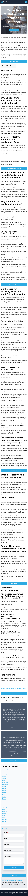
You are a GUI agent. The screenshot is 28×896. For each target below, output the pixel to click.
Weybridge (7, 690)
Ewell (3, 780)
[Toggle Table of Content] (13, 66)
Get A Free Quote (14, 760)
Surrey (3, 794)
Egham (4, 792)
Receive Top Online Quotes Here (14, 470)
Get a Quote (13, 29)
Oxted (3, 817)
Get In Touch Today (14, 61)
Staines (4, 790)
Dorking (4, 798)
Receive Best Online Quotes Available (14, 284)
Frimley (4, 813)
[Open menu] (26, 2)
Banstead (4, 788)
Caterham (4, 807)
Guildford (4, 805)
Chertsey (4, 786)
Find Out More (14, 583)
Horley (3, 809)
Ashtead (4, 778)
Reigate (4, 801)
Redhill (4, 803)
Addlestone (5, 784)
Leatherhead (5, 782)
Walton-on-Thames (5, 688)
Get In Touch (14, 875)
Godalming (4, 815)
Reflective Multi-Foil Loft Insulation (10, 36)
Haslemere (4, 821)
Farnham (4, 819)
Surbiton (12, 688)
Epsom (4, 776)
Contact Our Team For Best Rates (14, 168)
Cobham (16, 688)
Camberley (4, 811)
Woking (4, 796)
